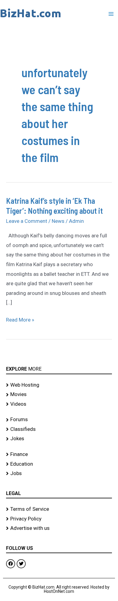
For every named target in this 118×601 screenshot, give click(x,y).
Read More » (20, 319)
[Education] (59, 464)
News (58, 221)
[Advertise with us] (59, 528)
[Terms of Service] (59, 509)
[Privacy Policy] (59, 519)
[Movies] (59, 394)
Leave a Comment (26, 221)
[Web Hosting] (59, 385)
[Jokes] (59, 439)
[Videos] (59, 404)
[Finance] (59, 454)
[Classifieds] (59, 429)
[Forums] (59, 419)
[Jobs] (59, 473)
